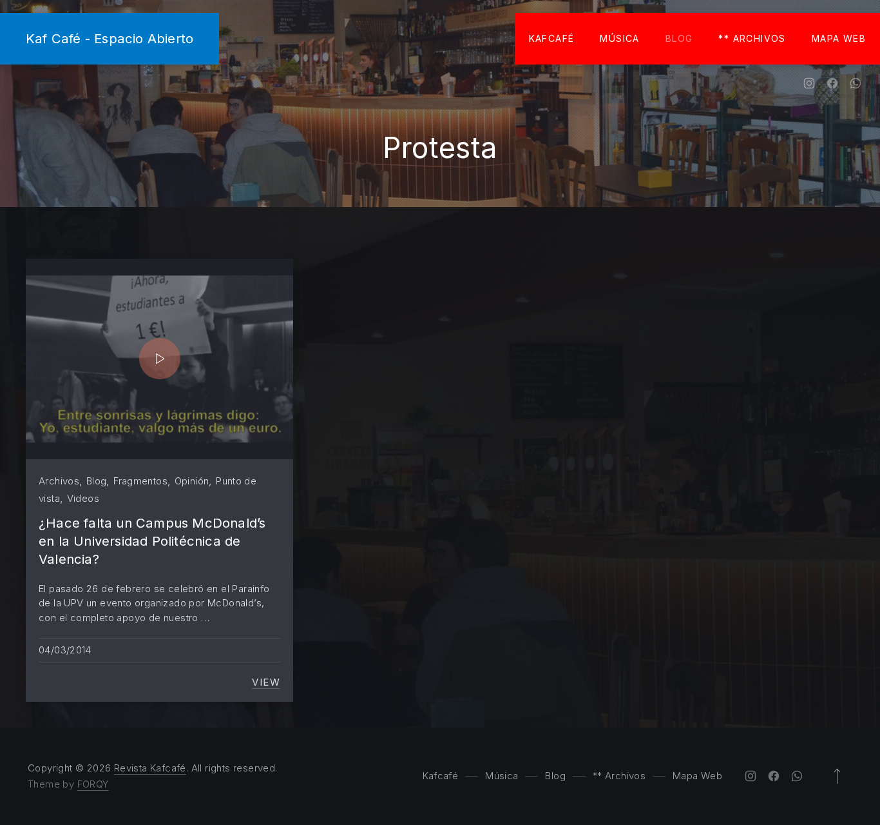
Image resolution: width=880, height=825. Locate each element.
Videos (83, 498)
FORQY (93, 784)
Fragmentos (140, 481)
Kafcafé (552, 38)
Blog (679, 38)
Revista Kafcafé (150, 768)
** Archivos (751, 38)
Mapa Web (839, 38)
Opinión (192, 481)
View (266, 682)
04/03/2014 (65, 650)
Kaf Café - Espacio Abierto (109, 38)
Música (619, 38)
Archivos (59, 481)
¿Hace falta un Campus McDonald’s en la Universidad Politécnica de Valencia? (152, 541)
